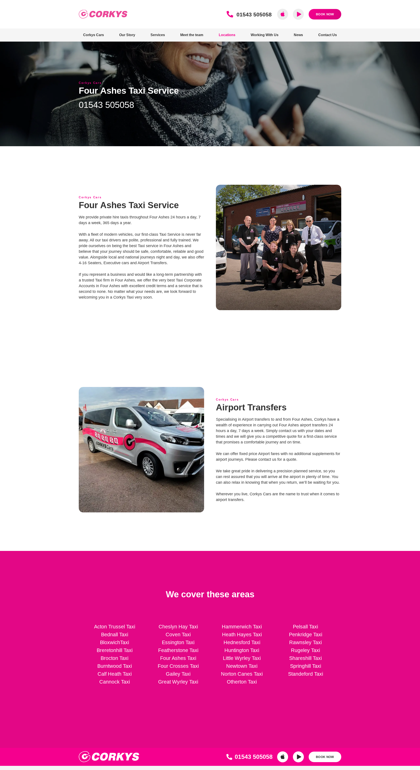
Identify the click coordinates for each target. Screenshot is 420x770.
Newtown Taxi (241, 666)
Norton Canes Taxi (242, 674)
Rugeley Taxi (305, 650)
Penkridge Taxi (305, 634)
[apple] (282, 14)
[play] (298, 14)
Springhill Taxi (305, 666)
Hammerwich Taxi (242, 626)
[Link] (231, 14)
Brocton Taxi (114, 658)
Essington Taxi (178, 642)
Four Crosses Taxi (178, 666)
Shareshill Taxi (305, 658)
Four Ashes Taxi (178, 658)
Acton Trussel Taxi (114, 626)
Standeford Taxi (305, 674)
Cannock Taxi (114, 682)
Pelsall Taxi (305, 626)
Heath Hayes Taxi (242, 634)
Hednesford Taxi (242, 642)
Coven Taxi (178, 634)
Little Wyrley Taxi (242, 658)
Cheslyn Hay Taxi (178, 626)
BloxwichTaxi (114, 642)
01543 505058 (106, 105)
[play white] (298, 756)
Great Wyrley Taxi (178, 682)
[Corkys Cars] (103, 14)
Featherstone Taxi (178, 650)
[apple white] (282, 756)
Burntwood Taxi (114, 666)
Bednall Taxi (114, 634)
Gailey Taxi (178, 674)
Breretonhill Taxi (115, 650)
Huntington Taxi (241, 650)
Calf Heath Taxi (115, 674)
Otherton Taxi (242, 682)
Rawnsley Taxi (305, 642)
